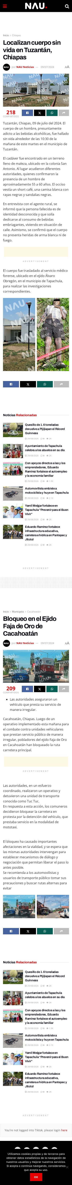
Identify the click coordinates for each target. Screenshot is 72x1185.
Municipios (18, 611)
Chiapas (16, 35)
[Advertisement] (36, 21)
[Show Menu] (5, 6)
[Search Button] (67, 6)
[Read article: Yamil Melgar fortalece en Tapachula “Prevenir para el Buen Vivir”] (13, 511)
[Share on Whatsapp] (52, 113)
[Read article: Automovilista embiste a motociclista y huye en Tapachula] (13, 493)
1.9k (50, 481)
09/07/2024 (47, 67)
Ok (36, 1177)
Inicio (6, 35)
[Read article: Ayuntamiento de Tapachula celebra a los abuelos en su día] (13, 451)
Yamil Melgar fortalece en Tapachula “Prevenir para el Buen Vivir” (46, 510)
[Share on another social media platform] (64, 113)
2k (49, 438)
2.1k (50, 498)
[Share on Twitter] (39, 113)
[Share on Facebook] (27, 113)
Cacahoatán (34, 611)
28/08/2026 (33, 498)
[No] (67, 1167)
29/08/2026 (33, 438)
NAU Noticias (25, 67)
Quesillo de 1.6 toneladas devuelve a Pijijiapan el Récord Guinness (45, 429)
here (63, 1130)
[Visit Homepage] (36, 6)
